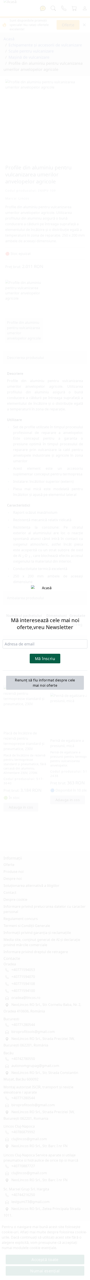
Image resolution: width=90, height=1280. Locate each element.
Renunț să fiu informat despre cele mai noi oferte (45, 683)
